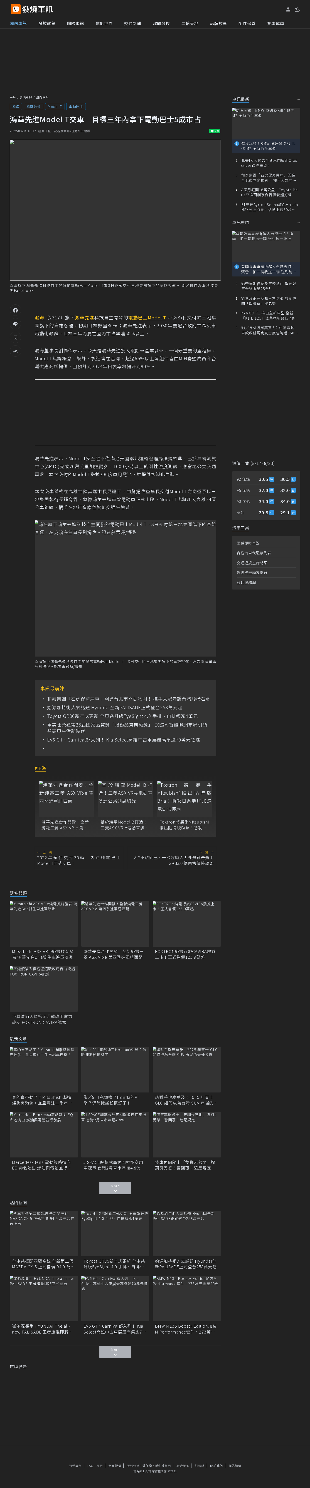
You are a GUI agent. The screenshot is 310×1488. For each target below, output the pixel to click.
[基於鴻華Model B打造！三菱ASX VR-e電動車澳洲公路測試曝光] (125, 799)
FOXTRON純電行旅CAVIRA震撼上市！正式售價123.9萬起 (185, 954)
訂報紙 (199, 1465)
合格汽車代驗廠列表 (254, 552)
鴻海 (16, 106)
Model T (55, 106)
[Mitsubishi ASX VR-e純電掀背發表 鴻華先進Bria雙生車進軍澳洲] (44, 924)
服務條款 (133, 1465)
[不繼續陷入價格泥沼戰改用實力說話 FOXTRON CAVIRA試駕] (44, 989)
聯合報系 (183, 1465)
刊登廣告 (75, 1465)
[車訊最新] (298, 99)
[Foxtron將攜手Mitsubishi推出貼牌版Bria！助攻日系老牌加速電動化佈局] (184, 799)
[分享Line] (15, 323)
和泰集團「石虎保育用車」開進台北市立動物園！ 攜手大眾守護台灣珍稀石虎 (128, 699)
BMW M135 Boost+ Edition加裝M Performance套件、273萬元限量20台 (186, 1328)
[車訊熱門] (298, 222)
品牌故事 (218, 23)
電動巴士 (76, 106)
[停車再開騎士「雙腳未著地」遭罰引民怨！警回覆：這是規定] (187, 1134)
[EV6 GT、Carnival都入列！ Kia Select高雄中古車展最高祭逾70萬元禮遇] (115, 1298)
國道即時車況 (248, 543)
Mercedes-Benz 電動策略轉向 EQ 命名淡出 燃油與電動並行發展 (42, 1165)
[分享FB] (15, 310)
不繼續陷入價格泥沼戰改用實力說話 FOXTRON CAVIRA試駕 (42, 1019)
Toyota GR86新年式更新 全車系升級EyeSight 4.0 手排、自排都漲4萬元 (122, 716)
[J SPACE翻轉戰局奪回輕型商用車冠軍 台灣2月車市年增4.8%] (115, 1134)
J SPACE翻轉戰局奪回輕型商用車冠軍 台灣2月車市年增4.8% (113, 1165)
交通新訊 (132, 23)
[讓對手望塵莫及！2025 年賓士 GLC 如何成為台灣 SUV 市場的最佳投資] (187, 1069)
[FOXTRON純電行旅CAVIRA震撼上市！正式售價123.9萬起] (187, 924)
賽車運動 (275, 23)
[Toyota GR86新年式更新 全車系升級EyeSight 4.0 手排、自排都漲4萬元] (115, 1233)
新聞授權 (114, 1465)
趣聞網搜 (161, 23)
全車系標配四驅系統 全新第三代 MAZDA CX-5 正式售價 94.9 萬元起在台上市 (43, 1263)
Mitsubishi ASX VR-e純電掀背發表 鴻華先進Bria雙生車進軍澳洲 (43, 954)
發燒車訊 (26, 97)
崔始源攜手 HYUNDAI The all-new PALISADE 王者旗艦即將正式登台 (42, 1328)
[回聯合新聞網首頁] (16, 9)
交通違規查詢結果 (252, 562)
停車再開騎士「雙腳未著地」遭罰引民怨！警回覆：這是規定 (185, 1165)
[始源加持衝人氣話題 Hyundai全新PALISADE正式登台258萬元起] (187, 1233)
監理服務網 (246, 582)
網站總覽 (235, 1465)
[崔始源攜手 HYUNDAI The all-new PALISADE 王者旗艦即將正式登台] (44, 1298)
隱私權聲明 (163, 1465)
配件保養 (247, 23)
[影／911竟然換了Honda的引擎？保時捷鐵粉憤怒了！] (115, 1069)
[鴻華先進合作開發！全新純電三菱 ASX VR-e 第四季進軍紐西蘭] (66, 799)
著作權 (147, 1465)
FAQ (90, 1465)
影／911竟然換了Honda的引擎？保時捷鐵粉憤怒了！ (111, 1100)
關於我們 (216, 1465)
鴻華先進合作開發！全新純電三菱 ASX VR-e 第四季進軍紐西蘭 (65, 824)
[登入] (288, 9)
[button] (296, 9)
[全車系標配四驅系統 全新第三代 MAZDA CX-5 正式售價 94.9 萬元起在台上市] (44, 1233)
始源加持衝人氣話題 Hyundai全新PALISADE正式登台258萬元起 (114, 707)
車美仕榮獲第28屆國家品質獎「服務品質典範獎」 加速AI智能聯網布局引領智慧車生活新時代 (127, 728)
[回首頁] (37, 9)
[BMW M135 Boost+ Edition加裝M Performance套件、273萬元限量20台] (187, 1298)
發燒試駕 (47, 23)
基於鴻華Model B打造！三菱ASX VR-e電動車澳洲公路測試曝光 (125, 824)
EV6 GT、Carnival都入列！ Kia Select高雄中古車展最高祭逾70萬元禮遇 (123, 740)
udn (13, 97)
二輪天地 (190, 23)
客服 (99, 1465)
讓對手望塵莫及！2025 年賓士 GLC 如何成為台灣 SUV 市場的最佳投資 (186, 1100)
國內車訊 (18, 23)
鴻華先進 (33, 106)
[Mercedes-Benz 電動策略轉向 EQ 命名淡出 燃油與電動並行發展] (44, 1134)
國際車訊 (75, 23)
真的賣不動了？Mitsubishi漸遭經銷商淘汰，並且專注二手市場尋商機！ (42, 1100)
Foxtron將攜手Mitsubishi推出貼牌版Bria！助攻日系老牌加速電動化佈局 (184, 824)
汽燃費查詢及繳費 (252, 572)
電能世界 (104, 23)
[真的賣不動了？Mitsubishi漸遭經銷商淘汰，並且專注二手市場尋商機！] (44, 1069)
